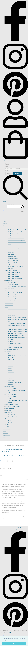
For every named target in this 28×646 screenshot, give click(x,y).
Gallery (4, 431)
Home (4, 221)
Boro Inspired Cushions (13, 274)
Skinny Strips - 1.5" (9, 412)
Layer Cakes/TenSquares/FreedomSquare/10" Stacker (17, 400)
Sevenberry (10, 341)
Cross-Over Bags (12, 256)
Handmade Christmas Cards (15, 301)
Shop (4, 225)
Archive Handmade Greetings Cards (16, 240)
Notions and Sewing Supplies (12, 406)
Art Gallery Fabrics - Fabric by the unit (17, 309)
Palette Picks (11, 359)
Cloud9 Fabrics (11, 315)
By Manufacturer (12, 282)
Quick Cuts (8, 410)
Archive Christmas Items (14, 233)
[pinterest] (15, 97)
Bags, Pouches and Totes (11, 250)
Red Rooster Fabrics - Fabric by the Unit (17, 331)
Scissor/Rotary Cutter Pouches (15, 266)
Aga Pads (10, 366)
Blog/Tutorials (6, 435)
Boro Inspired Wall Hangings (15, 278)
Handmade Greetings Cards (12, 361)
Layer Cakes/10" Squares (11, 394)
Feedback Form (6, 429)
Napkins (10, 378)
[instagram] (15, 70)
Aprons (9, 368)
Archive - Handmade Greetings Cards (17, 229)
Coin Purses (11, 254)
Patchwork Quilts (9, 408)
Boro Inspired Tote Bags (14, 276)
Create (9, 632)
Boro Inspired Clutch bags (14, 272)
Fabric (6, 307)
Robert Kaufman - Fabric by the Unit (17, 335)
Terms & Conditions (6, 527)
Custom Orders (9, 305)
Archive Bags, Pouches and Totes (16, 231)
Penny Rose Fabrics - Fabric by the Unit (17, 329)
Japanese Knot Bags (13, 260)
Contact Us (5, 433)
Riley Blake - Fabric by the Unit (15, 333)
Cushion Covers (9, 303)
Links (4, 437)
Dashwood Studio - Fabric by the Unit (17, 317)
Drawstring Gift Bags (13, 258)
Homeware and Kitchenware (12, 364)
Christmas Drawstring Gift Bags (16, 292)
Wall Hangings (9, 424)
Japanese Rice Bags (12, 262)
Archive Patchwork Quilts (14, 246)
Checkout (17, 173)
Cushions (10, 374)
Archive (7, 227)
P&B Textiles (11, 327)
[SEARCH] (22, 206)
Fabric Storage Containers (11, 349)
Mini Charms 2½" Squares (11, 404)
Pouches (10, 264)
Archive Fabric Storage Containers (16, 238)
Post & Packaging (16, 527)
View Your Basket (8, 455)
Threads (7, 418)
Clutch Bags (11, 252)
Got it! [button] (14, 643)
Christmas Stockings (13, 298)
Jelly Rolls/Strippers (10, 386)
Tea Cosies (10, 384)
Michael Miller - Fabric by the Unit (16, 325)
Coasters (10, 370)
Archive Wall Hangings (13, 248)
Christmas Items (9, 290)
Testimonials (6, 427)
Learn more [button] (20, 640)
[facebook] (15, 41)
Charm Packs (8, 280)
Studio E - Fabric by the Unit (15, 347)
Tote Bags (10, 268)
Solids (9, 345)
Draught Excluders (12, 376)
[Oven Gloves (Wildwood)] (2, 465)
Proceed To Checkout (19, 455)
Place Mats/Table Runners (14, 382)
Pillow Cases (11, 380)
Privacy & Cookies (17, 529)
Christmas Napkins (13, 296)
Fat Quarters (8, 351)
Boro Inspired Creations (11, 270)
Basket (9, 173)
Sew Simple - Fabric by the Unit (15, 343)
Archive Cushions (12, 236)
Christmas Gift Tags (13, 294)
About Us (5, 223)
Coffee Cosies (11, 372)
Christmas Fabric (9, 288)
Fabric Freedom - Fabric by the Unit (16, 323)
